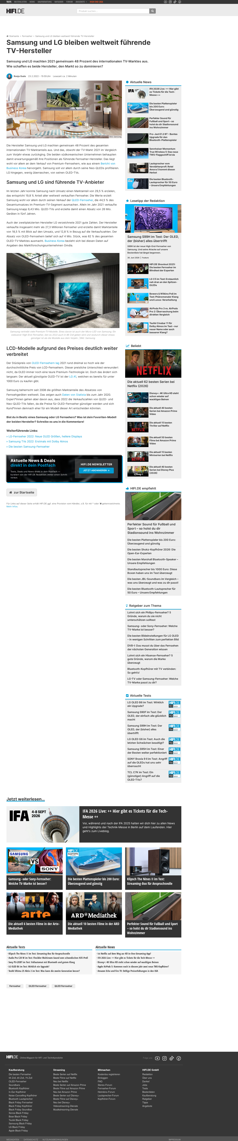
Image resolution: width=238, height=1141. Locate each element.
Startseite (14, 36)
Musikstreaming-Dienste (65, 1109)
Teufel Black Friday (18, 1120)
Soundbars (14, 1084)
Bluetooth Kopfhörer (19, 1088)
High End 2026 (96, 1)
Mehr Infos (11, 506)
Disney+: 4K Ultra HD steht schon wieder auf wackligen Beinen (128, 962)
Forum (69, 1)
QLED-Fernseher (82, 200)
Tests (8, 1)
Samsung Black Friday (20, 1123)
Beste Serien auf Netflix (65, 1074)
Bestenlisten (20, 1)
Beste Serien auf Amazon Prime (69, 1084)
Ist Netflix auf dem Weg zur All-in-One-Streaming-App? (124, 953)
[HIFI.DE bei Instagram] (170, 2)
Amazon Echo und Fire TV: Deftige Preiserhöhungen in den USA (128, 970)
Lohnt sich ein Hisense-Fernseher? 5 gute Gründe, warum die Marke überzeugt (150, 659)
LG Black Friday (17, 1127)
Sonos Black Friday (18, 1112)
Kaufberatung (45, 1)
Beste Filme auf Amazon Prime (69, 1088)
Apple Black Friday (18, 1130)
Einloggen (103, 1077)
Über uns (147, 1077)
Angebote (147, 1106)
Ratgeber (59, 1)
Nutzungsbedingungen (55, 1139)
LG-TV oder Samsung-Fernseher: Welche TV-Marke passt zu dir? (152, 680)
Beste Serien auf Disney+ (66, 1095)
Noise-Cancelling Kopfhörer (23, 1095)
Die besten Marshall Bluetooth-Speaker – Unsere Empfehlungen (152, 561)
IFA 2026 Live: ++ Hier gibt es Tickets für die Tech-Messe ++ (126, 957)
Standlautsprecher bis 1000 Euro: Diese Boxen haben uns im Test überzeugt (152, 571)
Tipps (145, 1102)
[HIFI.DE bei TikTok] (175, 2)
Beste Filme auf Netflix (64, 1077)
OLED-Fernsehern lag (45, 363)
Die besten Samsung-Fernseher (29, 446)
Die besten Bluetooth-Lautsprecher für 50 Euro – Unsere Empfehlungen (151, 590)
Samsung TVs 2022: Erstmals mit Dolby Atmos (38, 441)
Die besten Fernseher (20, 1074)
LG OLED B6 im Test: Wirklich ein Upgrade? (29, 966)
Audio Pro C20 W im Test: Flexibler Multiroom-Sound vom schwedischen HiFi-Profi (48, 957)
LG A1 (72, 376)
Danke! (146, 1081)
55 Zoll (12, 1077)
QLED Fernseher (63, 986)
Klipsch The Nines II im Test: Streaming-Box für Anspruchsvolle (39, 953)
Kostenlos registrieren (109, 1074)
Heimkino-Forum (106, 1091)
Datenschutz (31, 1139)
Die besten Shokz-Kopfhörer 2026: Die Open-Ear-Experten (151, 551)
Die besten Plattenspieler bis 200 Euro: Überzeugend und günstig (151, 541)
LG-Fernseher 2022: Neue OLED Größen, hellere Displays (45, 436)
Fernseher (27, 36)
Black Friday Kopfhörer (20, 1106)
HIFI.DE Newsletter (17, 457)
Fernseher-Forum (107, 1088)
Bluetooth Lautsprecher (21, 1098)
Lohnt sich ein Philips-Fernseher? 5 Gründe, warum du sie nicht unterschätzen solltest (149, 616)
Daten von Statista (74, 394)
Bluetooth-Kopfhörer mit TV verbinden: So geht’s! (151, 670)
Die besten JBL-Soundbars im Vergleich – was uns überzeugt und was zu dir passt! (152, 580)
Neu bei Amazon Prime (65, 1091)
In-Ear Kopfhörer (17, 1091)
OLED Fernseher (37, 986)
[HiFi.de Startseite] (15, 11)
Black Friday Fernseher (21, 1102)
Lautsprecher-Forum (108, 1095)
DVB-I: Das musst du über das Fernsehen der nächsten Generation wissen (152, 647)
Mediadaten (12, 1139)
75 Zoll (28, 1077)
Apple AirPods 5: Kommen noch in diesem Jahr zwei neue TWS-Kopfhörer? (133, 966)
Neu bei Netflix (60, 1081)
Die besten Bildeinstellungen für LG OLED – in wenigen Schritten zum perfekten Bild (153, 637)
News (32, 1)
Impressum (175, 1139)
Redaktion (147, 1074)
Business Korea (54, 240)
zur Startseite (24, 492)
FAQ (100, 1081)
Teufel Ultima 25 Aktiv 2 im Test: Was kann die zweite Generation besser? (44, 970)
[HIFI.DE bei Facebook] (179, 2)
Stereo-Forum (105, 1084)
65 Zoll (20, 1077)
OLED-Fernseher (17, 1081)
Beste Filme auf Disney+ (65, 1098)
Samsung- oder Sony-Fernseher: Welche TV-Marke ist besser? (152, 627)
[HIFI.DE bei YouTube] (165, 2)
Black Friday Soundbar (20, 1109)
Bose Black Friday (18, 1116)
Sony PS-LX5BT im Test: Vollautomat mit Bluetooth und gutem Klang (42, 962)
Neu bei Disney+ (61, 1102)
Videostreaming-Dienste (65, 1106)
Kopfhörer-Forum (106, 1098)
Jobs (144, 1084)
